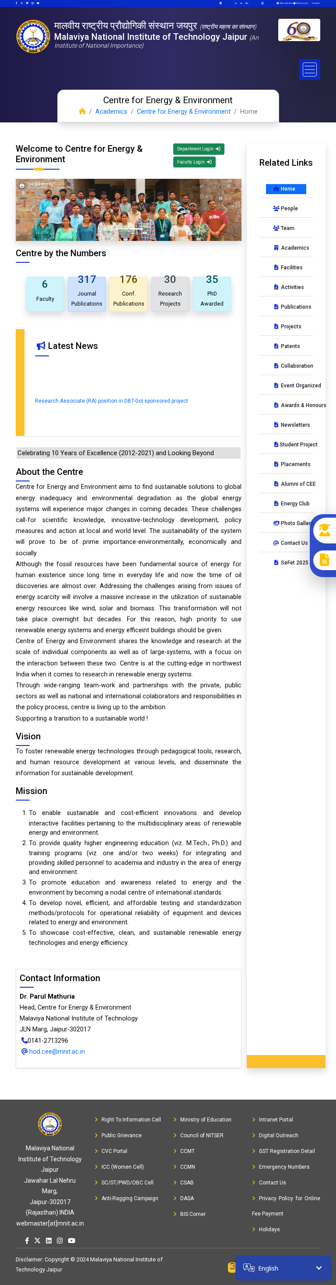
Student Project (293, 445)
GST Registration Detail (287, 1151)
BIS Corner (193, 1214)
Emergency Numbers (284, 1167)
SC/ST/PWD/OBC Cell (128, 1183)
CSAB (187, 1183)
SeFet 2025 (293, 563)
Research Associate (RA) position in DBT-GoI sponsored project (111, 394)
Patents (290, 346)
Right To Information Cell (131, 1120)
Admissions (302, 3)
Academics (111, 111)
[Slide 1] (120, 229)
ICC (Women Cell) (123, 1167)
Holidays (269, 1229)
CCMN (187, 1167)
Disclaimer (29, 1259)
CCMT (187, 1151)
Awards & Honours (293, 405)
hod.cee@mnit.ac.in (56, 1051)
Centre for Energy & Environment (184, 111)
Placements (293, 464)
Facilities (291, 268)
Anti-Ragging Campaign (130, 1198)
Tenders (315, 3)
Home (287, 189)
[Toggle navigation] (310, 70)
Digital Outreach (278, 1135)
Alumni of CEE (293, 484)
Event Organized (293, 386)
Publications (293, 307)
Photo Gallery (293, 523)
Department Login (196, 149)
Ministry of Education (205, 1120)
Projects (290, 327)
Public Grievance (122, 1135)
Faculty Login (191, 162)
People (289, 208)
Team (287, 228)
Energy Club (293, 504)
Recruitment (286, 3)
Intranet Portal (276, 1120)
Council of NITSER (202, 1135)
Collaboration (293, 366)
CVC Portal (114, 1151)
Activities (292, 287)
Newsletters (293, 425)
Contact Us (293, 543)
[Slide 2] (136, 229)
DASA (187, 1198)
